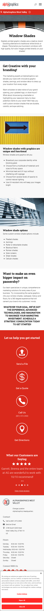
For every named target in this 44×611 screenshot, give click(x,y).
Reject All (22, 600)
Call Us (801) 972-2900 (14, 521)
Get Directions (22, 440)
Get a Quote (22, 388)
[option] (22, 472)
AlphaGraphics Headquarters (23, 511)
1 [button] (16, 485)
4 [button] (25, 485)
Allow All (22, 607)
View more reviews (22, 491)
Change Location (18, 508)
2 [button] (19, 485)
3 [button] (22, 485)
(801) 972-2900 (22, 416)
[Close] (40, 573)
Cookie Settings (22, 594)
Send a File (22, 363)
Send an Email (11, 524)
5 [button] (28, 485)
